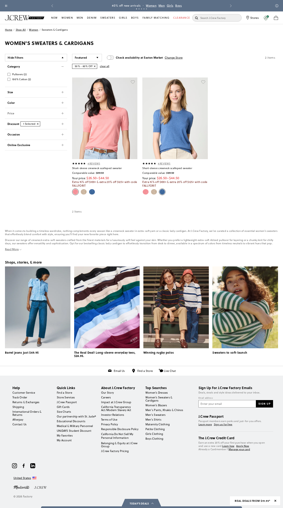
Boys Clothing (154, 438)
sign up (264, 403)
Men (156, 5)
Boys (173, 5)
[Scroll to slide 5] (146, 8)
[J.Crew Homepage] (24, 17)
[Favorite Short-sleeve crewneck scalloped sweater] (132, 82)
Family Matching (156, 17)
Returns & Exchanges (26, 402)
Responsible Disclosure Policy (119, 429)
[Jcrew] (40, 487)
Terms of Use (109, 419)
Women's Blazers (156, 405)
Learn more (205, 424)
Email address (205, 398)
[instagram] (14, 465)
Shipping (18, 407)
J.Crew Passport (67, 402)
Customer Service (23, 392)
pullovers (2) (19, 74)
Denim (92, 17)
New (54, 17)
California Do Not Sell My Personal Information (117, 436)
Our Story (107, 392)
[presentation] (79, 163)
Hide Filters (15, 57)
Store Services (66, 397)
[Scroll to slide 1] (136, 8)
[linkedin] (32, 465)
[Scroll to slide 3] (141, 8)
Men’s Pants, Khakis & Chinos (164, 410)
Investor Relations (112, 415)
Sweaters (107, 17)
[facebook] (23, 465)
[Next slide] (231, 6)
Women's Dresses (156, 392)
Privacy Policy (109, 424)
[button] (266, 18)
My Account (64, 440)
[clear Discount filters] (37, 124)
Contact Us (19, 424)
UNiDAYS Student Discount (74, 431)
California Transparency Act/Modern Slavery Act (116, 408)
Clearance (181, 17)
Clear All (104, 66)
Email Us (119, 371)
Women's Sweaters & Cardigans (158, 399)
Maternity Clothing (157, 424)
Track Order (19, 397)
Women (145, 5)
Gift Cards (63, 407)
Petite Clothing (155, 429)
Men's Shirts (153, 419)
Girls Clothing (154, 434)
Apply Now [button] (242, 446)
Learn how (228, 446)
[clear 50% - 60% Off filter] (94, 66)
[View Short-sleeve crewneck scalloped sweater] (104, 118)
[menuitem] (54, 18)
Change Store (174, 57)
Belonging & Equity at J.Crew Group (119, 444)
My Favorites (65, 435)
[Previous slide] (52, 6)
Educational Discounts (71, 421)
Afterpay (17, 419)
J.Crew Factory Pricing (115, 451)
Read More (12, 249)
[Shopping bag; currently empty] (276, 17)
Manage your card (239, 449)
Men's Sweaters (155, 415)
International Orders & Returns (26, 413)
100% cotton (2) (21, 79)
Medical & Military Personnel (75, 426)
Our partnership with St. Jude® (76, 416)
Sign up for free (223, 424)
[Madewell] (21, 487)
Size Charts (64, 412)
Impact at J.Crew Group (116, 402)
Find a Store (145, 371)
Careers (106, 397)
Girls (164, 5)
